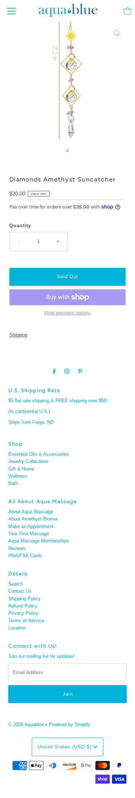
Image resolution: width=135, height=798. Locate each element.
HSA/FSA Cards (25, 555)
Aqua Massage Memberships (38, 541)
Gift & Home (21, 469)
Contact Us (20, 591)
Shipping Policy (24, 598)
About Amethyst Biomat (33, 519)
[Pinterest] (80, 371)
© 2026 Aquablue (26, 724)
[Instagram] (66, 371)
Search (15, 584)
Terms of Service (26, 620)
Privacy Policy (23, 613)
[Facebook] (54, 371)
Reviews (17, 548)
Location (17, 627)
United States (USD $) (65, 746)
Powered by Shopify (69, 724)
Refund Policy (22, 606)
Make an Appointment (31, 526)
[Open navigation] (11, 11)
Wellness (17, 476)
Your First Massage (28, 533)
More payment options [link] (67, 313)
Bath (13, 483)
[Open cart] (127, 10)
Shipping (18, 335)
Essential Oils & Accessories (38, 454)
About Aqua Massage (30, 511)
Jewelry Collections (28, 461)
